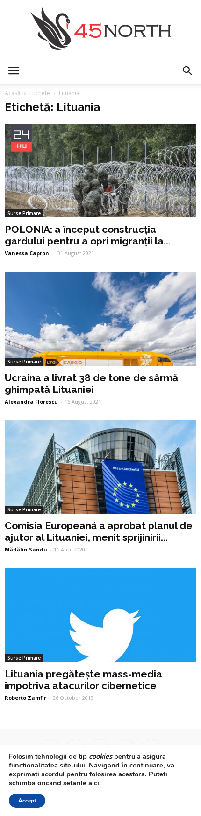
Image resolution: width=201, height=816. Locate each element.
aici (93, 783)
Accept (27, 800)
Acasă (13, 93)
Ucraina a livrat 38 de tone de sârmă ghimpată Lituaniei (91, 383)
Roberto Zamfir (25, 697)
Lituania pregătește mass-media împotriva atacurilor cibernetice (83, 679)
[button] (188, 71)
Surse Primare (24, 213)
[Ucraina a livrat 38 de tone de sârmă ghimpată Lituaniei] (100, 319)
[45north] (100, 29)
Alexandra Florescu (31, 401)
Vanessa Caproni (28, 253)
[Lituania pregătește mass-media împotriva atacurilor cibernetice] (100, 615)
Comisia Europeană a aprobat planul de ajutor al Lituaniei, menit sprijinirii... (99, 531)
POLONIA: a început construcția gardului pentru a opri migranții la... (88, 235)
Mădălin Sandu (26, 549)
